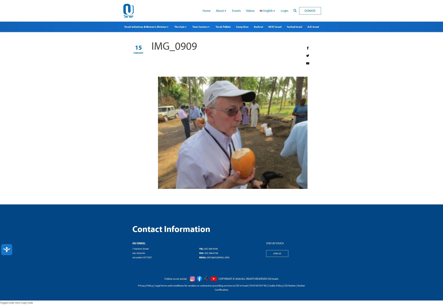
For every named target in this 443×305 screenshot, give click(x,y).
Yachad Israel (294, 26)
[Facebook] (308, 48)
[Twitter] (308, 56)
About (220, 11)
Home (207, 11)
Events (236, 11)
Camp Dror (242, 26)
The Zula (179, 26)
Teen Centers (200, 26)
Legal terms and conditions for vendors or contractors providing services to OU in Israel (201, 285)
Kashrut (258, 26)
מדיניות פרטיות (258, 285)
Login (284, 11)
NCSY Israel (275, 26)
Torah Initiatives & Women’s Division (145, 26)
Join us (277, 253)
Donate (310, 11)
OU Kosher (290, 285)
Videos (250, 11)
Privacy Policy (145, 285)
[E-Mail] (308, 63)
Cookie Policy (275, 285)
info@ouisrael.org (218, 257)
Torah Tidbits (223, 26)
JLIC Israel (313, 26)
